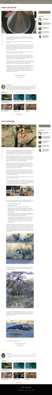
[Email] (2, 45)
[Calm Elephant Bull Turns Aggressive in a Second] (39, 28)
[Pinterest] (2, 43)
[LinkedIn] (2, 41)
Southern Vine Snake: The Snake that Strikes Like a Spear (6, 102)
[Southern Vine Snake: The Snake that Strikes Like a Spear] (6, 97)
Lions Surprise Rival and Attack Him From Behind (45, 32)
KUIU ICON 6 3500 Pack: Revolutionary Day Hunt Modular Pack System (45, 36)
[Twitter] (2, 39)
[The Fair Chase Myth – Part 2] (18, 97)
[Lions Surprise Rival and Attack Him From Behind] (39, 32)
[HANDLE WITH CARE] (6, 107)
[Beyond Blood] (30, 107)
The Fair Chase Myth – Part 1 (30, 101)
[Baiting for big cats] (18, 107)
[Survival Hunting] (18, 136)
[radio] (17, 78)
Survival (6, 349)
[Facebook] (2, 37)
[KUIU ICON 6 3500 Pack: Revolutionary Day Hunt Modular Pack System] (39, 36)
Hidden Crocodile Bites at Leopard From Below (45, 19)
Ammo (15, 9)
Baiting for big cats (16, 379)
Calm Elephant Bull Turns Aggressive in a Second (45, 28)
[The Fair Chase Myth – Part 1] (30, 97)
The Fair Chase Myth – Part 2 (18, 101)
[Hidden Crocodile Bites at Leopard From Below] (39, 19)
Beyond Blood (27, 379)
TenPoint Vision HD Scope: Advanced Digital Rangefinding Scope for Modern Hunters (46, 23)
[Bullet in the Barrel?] (18, 22)
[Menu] (1, 2)
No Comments (19, 9)
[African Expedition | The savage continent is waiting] (26, 2)
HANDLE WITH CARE (4, 379)
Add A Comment (18, 114)
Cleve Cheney (8, 353)
